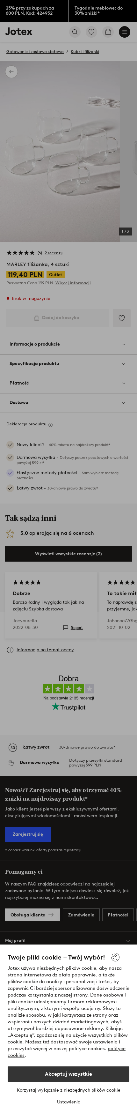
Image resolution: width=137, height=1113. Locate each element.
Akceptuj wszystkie (68, 1074)
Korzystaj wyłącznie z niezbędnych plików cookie (68, 1090)
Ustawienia (68, 1102)
